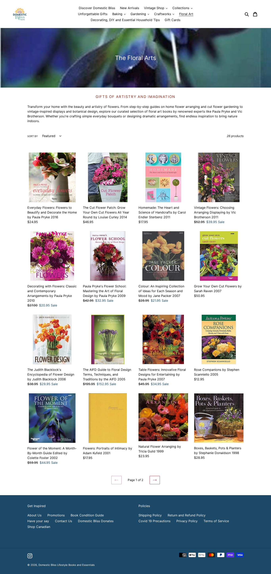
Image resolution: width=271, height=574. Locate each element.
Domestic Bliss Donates (95, 521)
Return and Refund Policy (187, 515)
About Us (34, 515)
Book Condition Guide (87, 515)
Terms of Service (216, 521)
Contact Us (63, 521)
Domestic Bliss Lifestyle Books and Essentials (66, 564)
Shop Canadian (38, 527)
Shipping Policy (150, 515)
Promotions (56, 515)
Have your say (38, 521)
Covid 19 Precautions (154, 521)
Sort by (32, 136)
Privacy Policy (187, 521)
